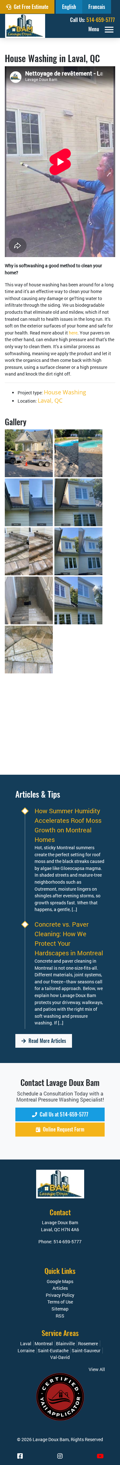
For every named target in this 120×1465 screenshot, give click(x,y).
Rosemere (88, 1343)
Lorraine (26, 1350)
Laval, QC (50, 400)
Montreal (44, 1343)
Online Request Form (63, 1129)
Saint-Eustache (53, 1350)
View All (97, 1369)
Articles (60, 1288)
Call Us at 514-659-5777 (63, 1114)
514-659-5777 (100, 20)
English (69, 7)
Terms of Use (60, 1302)
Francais (96, 7)
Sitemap (60, 1309)
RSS (60, 1316)
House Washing (65, 392)
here (73, 333)
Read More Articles (46, 1041)
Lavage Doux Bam (51, 1439)
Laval (25, 1343)
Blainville (65, 1343)
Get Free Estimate (30, 7)
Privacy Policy (60, 1295)
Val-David (60, 1357)
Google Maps (60, 1281)
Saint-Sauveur (86, 1350)
